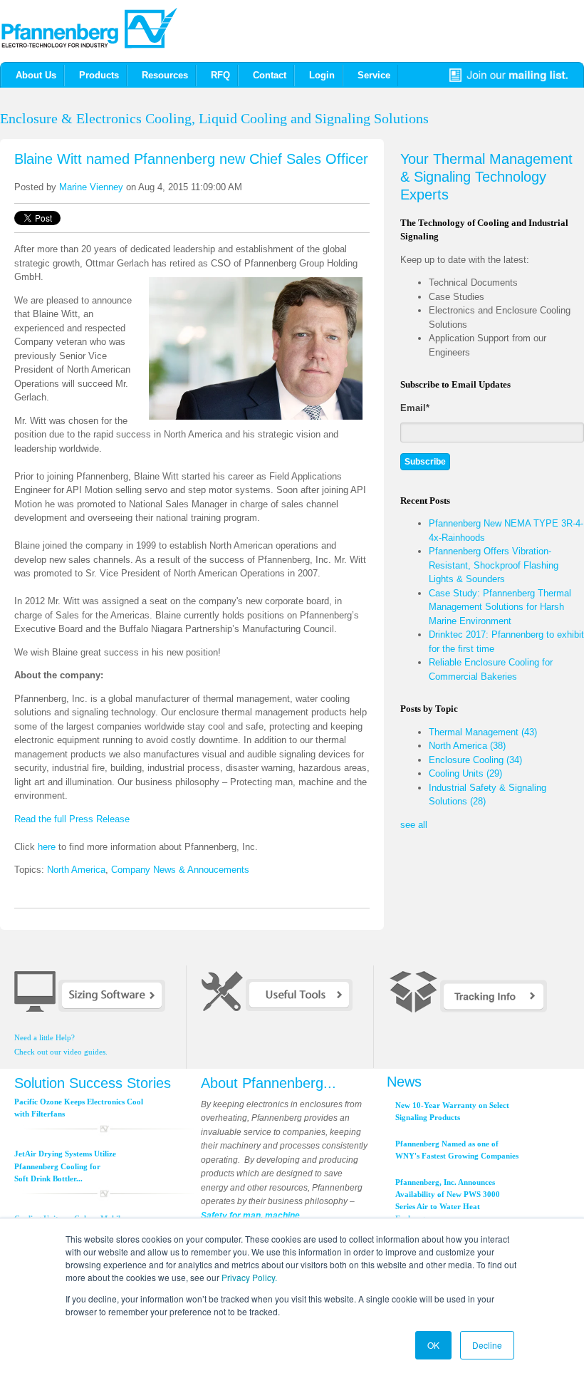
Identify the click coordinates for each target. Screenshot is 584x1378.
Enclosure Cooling (475, 760)
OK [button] (433, 1345)
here (47, 846)
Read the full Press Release (72, 819)
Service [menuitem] (374, 75)
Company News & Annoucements (180, 869)
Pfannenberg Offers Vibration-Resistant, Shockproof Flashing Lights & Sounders (493, 565)
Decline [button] (487, 1345)
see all (413, 824)
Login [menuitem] (322, 75)
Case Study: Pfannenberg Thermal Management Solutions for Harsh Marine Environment (500, 607)
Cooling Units (465, 773)
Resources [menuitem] (165, 75)
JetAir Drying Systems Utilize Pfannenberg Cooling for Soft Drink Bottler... (65, 1166)
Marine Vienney (91, 187)
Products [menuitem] (99, 75)
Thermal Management (483, 732)
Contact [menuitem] (269, 75)
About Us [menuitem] (36, 75)
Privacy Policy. (249, 1277)
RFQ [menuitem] (220, 75)
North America (76, 869)
